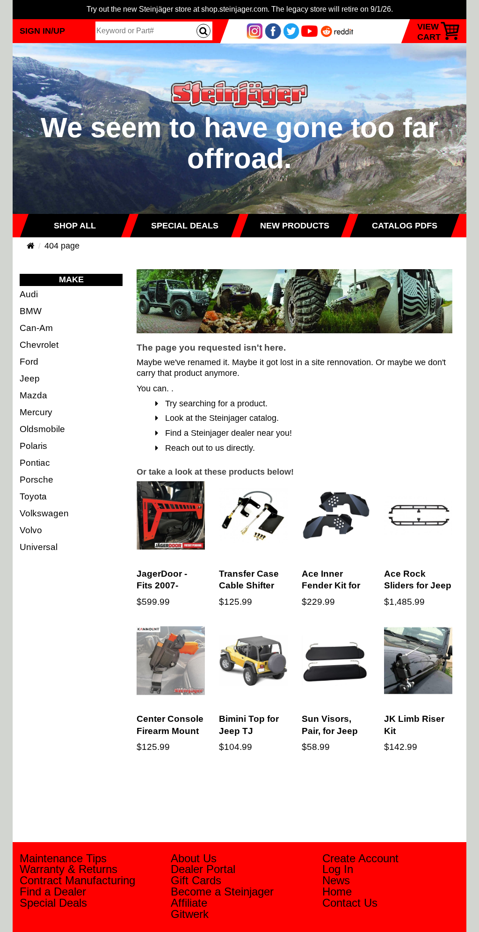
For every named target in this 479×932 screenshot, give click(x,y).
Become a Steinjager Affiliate (222, 897)
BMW (31, 311)
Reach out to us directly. (206, 448)
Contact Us (349, 902)
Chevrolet (39, 344)
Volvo (31, 530)
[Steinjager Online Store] (239, 76)
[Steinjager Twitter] (291, 31)
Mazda (33, 395)
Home (337, 891)
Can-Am (36, 328)
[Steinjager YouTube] (309, 31)
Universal (39, 547)
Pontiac (35, 462)
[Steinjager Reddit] (337, 31)
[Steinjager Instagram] (255, 31)
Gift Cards (196, 880)
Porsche (36, 479)
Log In (337, 869)
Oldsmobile (42, 429)
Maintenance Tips (63, 858)
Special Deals (53, 902)
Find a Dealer (53, 891)
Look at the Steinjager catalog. (218, 418)
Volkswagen (44, 513)
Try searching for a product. (213, 403)
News (336, 880)
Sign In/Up (42, 31)
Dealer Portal (203, 869)
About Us (194, 858)
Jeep (30, 378)
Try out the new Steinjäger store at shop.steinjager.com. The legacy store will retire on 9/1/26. (240, 9)
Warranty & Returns (68, 869)
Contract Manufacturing (77, 880)
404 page (62, 245)
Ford (29, 361)
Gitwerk (190, 914)
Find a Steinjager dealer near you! (225, 433)
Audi (29, 294)
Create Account (360, 858)
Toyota (33, 496)
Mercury (36, 412)
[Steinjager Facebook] (273, 31)
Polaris (33, 445)
